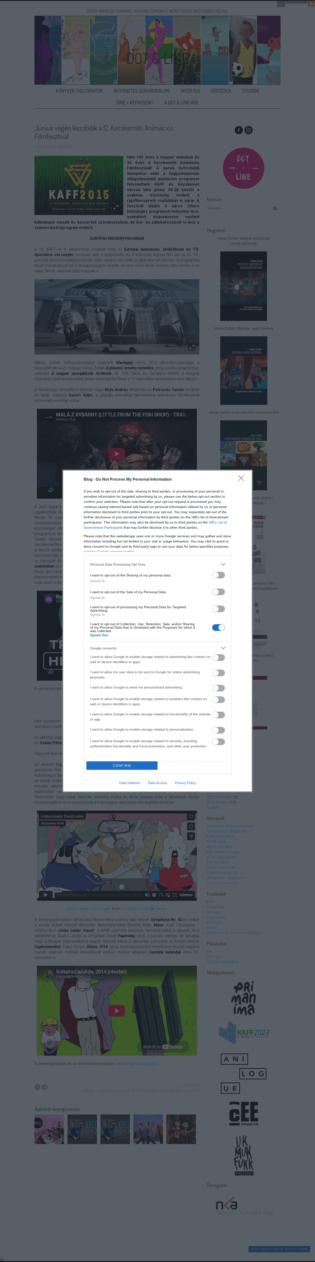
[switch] (218, 575)
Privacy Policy (185, 783)
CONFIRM (122, 766)
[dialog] (157, 631)
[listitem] (157, 564)
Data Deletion (129, 783)
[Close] (242, 479)
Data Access (157, 783)
